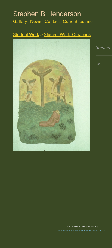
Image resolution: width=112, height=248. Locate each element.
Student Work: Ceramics (67, 34)
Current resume (78, 21)
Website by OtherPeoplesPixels (81, 230)
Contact (52, 21)
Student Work (26, 34)
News (35, 21)
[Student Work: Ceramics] (51, 95)
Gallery (20, 21)
